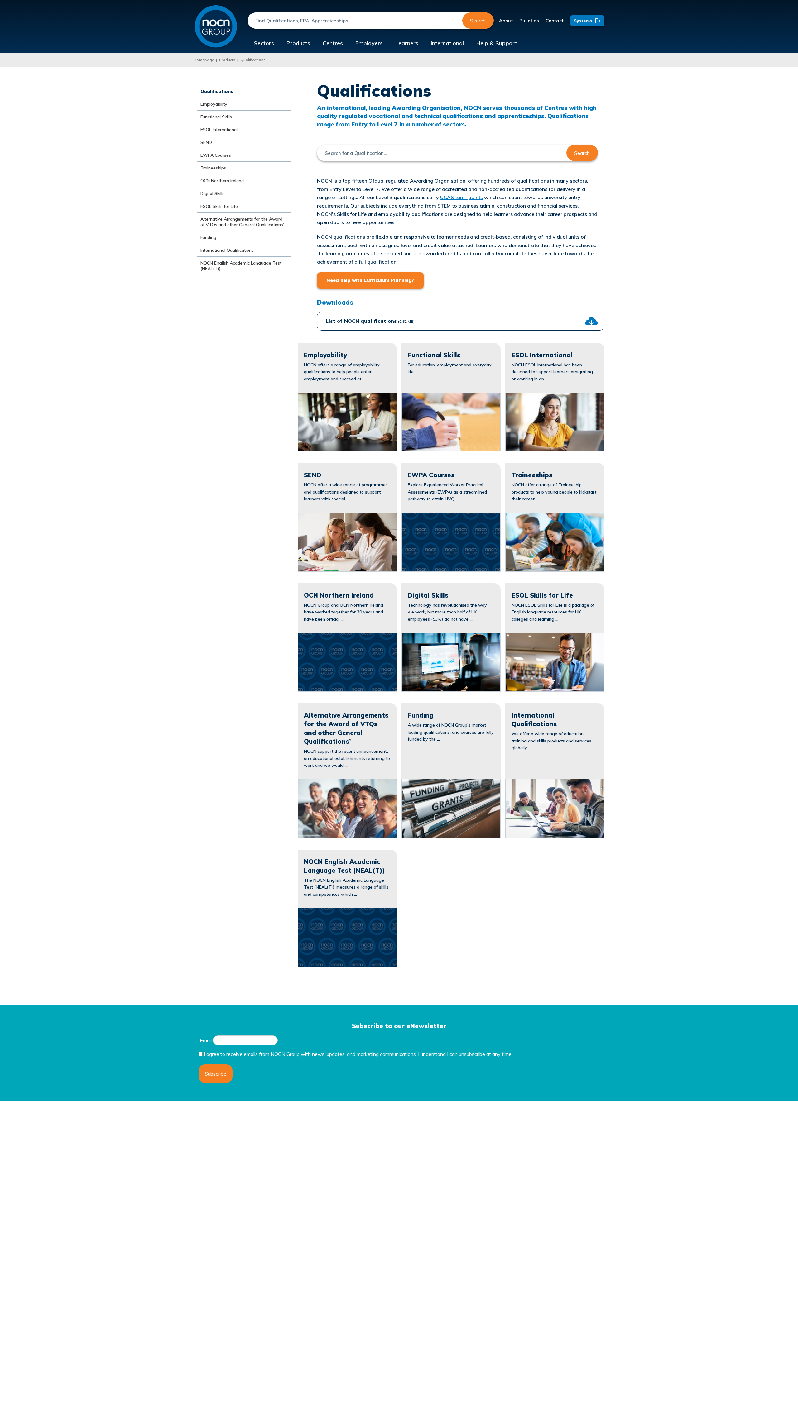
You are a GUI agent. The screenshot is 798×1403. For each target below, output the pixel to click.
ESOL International (219, 129)
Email (206, 1040)
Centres (333, 43)
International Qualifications (227, 250)
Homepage (204, 59)
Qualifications (253, 59)
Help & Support (496, 43)
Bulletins (529, 21)
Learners (406, 43)
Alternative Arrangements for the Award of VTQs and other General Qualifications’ (242, 221)
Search (478, 20)
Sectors (264, 43)
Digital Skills (212, 193)
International (447, 43)
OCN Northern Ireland (222, 181)
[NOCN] (216, 26)
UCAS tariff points (461, 197)
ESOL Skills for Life (219, 206)
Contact (555, 21)
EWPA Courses (215, 155)
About (506, 21)
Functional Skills (216, 117)
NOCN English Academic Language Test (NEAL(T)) (240, 265)
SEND (206, 142)
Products (298, 43)
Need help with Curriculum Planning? (370, 280)
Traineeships (213, 168)
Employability (213, 104)
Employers (369, 43)
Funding (208, 237)
